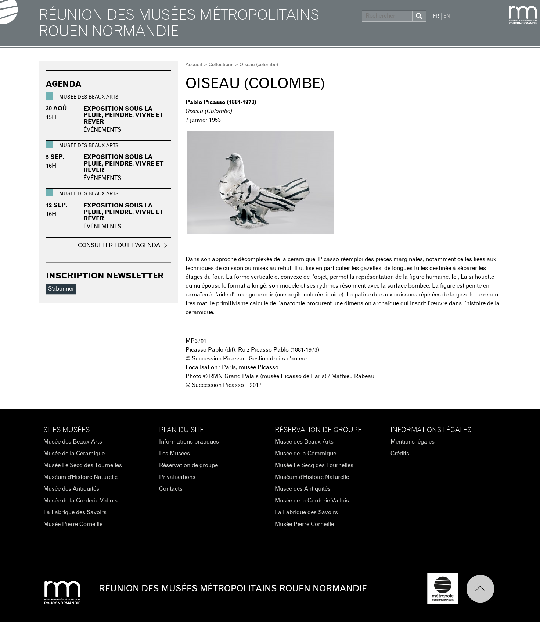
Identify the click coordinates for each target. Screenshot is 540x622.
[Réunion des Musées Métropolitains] (523, 15)
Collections (221, 65)
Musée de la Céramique (74, 453)
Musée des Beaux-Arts (72, 442)
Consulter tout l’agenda (119, 245)
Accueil (194, 65)
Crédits (399, 453)
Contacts (171, 489)
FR (436, 16)
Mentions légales (412, 442)
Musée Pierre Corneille (72, 524)
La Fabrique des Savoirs (75, 512)
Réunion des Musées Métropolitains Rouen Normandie (179, 23)
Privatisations (177, 477)
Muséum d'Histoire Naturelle (80, 477)
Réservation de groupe (188, 465)
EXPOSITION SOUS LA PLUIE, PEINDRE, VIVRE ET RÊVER (123, 115)
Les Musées (174, 453)
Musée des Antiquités (71, 489)
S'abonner (61, 289)
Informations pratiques (189, 442)
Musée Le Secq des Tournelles (82, 465)
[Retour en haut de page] (483, 588)
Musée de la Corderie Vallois (80, 501)
